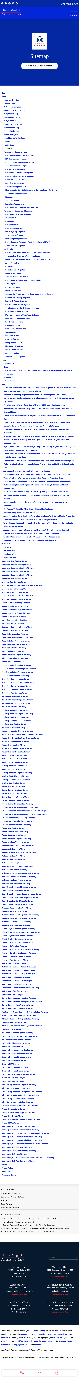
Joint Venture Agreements (16, 194)
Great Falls (5, 1345)
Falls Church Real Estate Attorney (15, 676)
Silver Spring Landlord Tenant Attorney (18, 1099)
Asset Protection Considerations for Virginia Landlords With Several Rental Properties (39, 516)
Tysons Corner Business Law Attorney (17, 804)
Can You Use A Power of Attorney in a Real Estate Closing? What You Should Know (36, 422)
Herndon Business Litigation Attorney (17, 700)
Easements (10, 266)
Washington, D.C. (26, 1334)
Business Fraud (11, 225)
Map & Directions (19, 1276)
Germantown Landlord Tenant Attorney (18, 1005)
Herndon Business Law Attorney (15, 696)
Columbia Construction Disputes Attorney (19, 918)
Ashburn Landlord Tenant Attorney (16, 613)
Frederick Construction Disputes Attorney (19, 953)
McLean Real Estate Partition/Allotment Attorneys (22, 735)
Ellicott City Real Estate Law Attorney (17, 939)
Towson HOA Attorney (11, 1123)
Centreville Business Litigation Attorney (18, 627)
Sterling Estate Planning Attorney (15, 776)
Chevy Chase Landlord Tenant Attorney (18, 901)
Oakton (44, 1334)
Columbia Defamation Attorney (14, 911)
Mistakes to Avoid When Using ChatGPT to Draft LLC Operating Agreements (34, 405)
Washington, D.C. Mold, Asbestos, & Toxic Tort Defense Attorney (28, 1158)
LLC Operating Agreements (16, 159)
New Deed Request (13, 291)
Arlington (69, 1334)
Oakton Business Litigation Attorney (16, 759)
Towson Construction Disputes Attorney (18, 1112)
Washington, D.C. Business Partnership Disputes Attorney (25, 1133)
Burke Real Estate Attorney (13, 624)
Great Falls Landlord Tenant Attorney (17, 689)
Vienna (50, 1334)
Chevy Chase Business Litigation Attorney (19, 887)
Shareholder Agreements (15, 187)
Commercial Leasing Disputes (17, 298)
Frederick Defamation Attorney (14, 946)
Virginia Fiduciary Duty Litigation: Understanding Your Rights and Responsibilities (37, 474)
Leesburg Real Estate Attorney (14, 724)
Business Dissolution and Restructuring (21, 207)
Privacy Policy (7, 1168)
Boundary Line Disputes (15, 270)
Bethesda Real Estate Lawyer (13, 859)
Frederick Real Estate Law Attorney (16, 960)
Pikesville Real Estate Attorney (14, 1022)
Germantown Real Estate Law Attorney (17, 1008)
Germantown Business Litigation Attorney (19, 998)
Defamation (10, 221)
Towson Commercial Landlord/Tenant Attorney (21, 1119)
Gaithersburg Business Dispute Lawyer (17, 984)
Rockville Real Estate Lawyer (13, 1078)
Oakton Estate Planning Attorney (15, 762)
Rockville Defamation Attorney (14, 1060)
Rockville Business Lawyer (12, 1047)
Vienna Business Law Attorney (14, 835)
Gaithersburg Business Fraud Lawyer (17, 981)
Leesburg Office (9, 554)
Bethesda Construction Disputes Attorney (19, 877)
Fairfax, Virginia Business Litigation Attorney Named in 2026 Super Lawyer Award (38, 370)
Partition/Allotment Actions (16, 311)
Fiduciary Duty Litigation (15, 232)
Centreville (28, 1341)
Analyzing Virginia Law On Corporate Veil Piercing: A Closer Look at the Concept (36, 530)
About (4, 96)
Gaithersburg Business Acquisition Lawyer (19, 967)
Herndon (62, 1341)
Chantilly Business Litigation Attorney (17, 637)
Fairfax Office (8, 547)
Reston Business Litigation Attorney (16, 797)
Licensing (9, 197)
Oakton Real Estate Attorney (13, 769)
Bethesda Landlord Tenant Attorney (16, 880)
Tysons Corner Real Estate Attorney (16, 825)
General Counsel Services (15, 180)
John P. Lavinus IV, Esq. (12, 124)
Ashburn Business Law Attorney (15, 606)
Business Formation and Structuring (20, 155)
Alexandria (5, 1338)
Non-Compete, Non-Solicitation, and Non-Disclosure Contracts (31, 190)
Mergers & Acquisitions (15, 169)
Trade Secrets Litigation (15, 246)
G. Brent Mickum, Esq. (12, 107)
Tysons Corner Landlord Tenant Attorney (18, 821)
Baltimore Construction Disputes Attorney (19, 852)
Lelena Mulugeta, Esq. (12, 117)
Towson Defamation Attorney (14, 1109)
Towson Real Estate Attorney (13, 1116)
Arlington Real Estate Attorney (14, 582)
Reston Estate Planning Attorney (15, 790)
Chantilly (37, 1341)
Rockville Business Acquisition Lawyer (17, 1050)
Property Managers (13, 325)
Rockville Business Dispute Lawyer (16, 1071)
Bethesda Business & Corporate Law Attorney (20, 873)
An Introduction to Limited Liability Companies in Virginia (26, 471)
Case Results (8, 363)
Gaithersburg (46, 1341)
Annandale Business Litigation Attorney (18, 575)
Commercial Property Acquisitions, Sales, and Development (29, 294)
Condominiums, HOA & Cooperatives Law (22, 308)
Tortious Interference (14, 235)
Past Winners (10, 381)
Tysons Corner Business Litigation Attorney (20, 807)
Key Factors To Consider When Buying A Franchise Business (28, 509)
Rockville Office (9, 558)
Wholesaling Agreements (15, 329)
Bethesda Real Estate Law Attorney (16, 884)
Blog (3, 384)
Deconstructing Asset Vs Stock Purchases (20, 513)
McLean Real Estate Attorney (13, 728)
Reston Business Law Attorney (14, 793)
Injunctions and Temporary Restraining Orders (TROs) (27, 242)
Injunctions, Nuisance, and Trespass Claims (23, 280)
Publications (8, 145)
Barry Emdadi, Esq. (11, 121)
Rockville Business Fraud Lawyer (15, 1067)
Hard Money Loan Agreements (17, 318)
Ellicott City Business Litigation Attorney (18, 929)
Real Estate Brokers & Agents (17, 305)
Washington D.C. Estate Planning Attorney (19, 1151)
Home (4, 93)
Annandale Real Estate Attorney (15, 578)
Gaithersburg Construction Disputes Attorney (20, 988)
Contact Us (6, 544)
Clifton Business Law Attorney (14, 651)
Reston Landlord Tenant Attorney (15, 800)
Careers (6, 142)
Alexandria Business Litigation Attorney (18, 568)
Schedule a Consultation (39, 66)
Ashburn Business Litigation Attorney (17, 610)
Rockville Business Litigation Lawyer (16, 1057)
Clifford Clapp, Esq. (11, 128)
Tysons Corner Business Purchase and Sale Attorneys (24, 811)
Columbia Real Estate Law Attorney (16, 925)
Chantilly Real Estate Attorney (14, 648)
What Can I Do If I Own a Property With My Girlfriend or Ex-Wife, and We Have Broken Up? (39, 436)
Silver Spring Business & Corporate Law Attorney (22, 1092)
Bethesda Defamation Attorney (14, 870)
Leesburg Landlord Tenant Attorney (16, 721)
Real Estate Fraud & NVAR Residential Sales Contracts (27, 252)
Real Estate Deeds (12, 287)
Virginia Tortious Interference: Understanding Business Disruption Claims (33, 478)
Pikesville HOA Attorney (11, 1029)
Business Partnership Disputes (18, 214)
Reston (70, 1341)
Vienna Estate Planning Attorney (15, 832)
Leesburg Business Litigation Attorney (17, 714)
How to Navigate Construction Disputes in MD (22, 391)
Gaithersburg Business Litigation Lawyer (18, 974)
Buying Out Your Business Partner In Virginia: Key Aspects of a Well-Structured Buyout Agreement (36, 1228)
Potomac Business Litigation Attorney (17, 1033)
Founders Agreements (14, 183)
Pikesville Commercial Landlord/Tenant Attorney (22, 1026)
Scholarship (8, 377)
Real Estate (8, 249)
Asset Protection (12, 200)
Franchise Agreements (14, 204)
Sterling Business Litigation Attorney (17, 773)
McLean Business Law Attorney (14, 745)
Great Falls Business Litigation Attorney (18, 682)
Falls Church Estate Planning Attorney (17, 672)
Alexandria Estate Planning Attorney (16, 565)
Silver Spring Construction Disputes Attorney (20, 1095)
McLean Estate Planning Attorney (15, 741)
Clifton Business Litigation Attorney (16, 655)
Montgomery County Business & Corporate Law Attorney (25, 1012)
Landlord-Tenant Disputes (16, 301)
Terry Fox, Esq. (9, 103)
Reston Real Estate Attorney (13, 787)
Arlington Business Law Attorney (15, 592)
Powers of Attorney (13, 339)
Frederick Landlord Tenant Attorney (16, 956)
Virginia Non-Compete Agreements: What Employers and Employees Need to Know (37, 481)
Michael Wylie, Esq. (11, 131)
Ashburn (37, 1345)
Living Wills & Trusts (13, 343)
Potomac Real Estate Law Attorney (16, 1043)
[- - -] (73, 11)
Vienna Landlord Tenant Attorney (15, 842)
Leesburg (41, 1331)
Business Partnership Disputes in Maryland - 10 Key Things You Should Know (34, 395)
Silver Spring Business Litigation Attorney (19, 1085)
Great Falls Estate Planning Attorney (16, 686)
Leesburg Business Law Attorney (15, 710)
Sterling (14, 1345)
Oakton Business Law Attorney (14, 755)
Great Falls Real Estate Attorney (15, 693)
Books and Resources (10, 1175)
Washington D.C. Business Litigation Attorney (20, 1130)
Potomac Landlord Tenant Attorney (16, 1040)
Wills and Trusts (12, 336)
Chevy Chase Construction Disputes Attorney (20, 897)
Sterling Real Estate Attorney (13, 783)
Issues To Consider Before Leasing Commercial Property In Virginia (31, 426)
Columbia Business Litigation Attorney (17, 908)
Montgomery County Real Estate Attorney (19, 1015)
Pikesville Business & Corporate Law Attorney (20, 1019)
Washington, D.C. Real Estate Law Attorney (19, 1161)
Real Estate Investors (14, 322)
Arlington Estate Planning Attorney (16, 589)
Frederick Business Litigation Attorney (17, 943)
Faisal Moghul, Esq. (11, 100)
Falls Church (59, 1334)
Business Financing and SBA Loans (19, 176)
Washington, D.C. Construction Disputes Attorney (22, 1137)
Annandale (54, 1338)
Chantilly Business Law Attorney (15, 634)
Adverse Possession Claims (16, 277)
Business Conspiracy (14, 228)
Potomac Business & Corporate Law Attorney (20, 1036)
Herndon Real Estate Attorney (14, 707)
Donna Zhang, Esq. (11, 135)
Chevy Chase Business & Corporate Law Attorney (22, 894)
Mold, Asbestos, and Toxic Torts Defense (22, 315)
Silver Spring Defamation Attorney (16, 1088)
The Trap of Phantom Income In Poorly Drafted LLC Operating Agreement (33, 533)
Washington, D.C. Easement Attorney (17, 1147)
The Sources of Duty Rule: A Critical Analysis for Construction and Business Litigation (38, 461)
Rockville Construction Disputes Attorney (19, 1074)
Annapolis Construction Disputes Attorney (19, 845)
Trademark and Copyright (15, 166)
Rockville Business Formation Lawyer (17, 1054)
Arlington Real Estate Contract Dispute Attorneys (22, 585)
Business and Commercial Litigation (18, 211)
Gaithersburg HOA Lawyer (12, 995)
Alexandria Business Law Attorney (15, 572)
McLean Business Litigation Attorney (17, 748)
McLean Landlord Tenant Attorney (16, 752)
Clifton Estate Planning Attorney (15, 658)
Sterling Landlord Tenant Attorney (16, 780)
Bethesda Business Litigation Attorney (17, 866)
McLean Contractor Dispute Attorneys (17, 731)
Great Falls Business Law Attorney (16, 679)
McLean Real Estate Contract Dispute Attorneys (21, 738)
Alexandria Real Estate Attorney (15, 561)
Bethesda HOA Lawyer (11, 863)
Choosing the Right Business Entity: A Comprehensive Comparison (30, 540)
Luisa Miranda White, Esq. (14, 138)
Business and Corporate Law (15, 152)
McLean (30, 1331)
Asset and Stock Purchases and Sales (20, 162)
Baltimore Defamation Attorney (14, 856)
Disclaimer (6, 1171)
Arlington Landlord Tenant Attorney (16, 599)
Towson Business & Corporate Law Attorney (20, 1106)
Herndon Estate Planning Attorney (16, 703)
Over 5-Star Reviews (39, 41)
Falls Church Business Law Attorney (16, 665)
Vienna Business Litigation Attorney (16, 839)
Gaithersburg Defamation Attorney (16, 977)
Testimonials (8, 374)
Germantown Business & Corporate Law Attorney (22, 1002)
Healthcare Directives (14, 346)
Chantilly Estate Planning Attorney (16, 641)
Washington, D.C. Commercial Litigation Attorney (22, 1140)
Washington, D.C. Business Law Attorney (18, 1126)
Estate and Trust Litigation (14, 357)
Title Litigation (11, 284)
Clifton (20, 1341)
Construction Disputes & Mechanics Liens (22, 256)
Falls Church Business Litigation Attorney (19, 669)
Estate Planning (9, 332)
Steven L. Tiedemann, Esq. (14, 110)
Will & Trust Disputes (14, 350)
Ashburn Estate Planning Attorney (16, 603)
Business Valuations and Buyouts (19, 173)
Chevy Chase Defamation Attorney (15, 891)
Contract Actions (12, 218)
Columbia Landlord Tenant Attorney (16, 922)
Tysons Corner (24, 1345)
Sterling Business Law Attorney (14, 766)
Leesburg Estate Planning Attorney (16, 717)
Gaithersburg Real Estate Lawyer (15, 991)
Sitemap (73, 1357)
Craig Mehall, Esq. (10, 114)
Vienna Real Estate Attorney (13, 828)
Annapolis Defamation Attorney (14, 849)
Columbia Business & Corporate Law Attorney (20, 915)
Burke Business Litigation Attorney (16, 620)
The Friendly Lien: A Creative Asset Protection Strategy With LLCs (30, 520)
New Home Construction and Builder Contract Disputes (28, 259)
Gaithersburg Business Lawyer (14, 963)
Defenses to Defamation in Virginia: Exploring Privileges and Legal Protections (35, 492)
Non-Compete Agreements (16, 239)
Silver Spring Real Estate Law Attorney (17, 1102)
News (5, 367)
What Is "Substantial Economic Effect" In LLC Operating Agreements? (31, 537)
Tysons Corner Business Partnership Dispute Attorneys (24, 814)
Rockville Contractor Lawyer (13, 1081)
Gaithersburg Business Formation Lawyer (19, 970)
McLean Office (9, 551)
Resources (6, 1164)
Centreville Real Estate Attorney (15, 630)
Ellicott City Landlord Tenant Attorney (17, 936)
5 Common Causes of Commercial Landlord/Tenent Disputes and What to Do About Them (39, 388)
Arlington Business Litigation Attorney (17, 596)
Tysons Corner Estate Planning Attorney (18, 818)
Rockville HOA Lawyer (10, 1064)
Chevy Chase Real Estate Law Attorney (17, 904)
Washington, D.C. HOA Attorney (14, 1154)
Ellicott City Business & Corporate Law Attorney (21, 932)
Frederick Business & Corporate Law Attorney (20, 949)
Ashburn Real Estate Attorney (14, 617)
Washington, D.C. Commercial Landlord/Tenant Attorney (25, 1144)
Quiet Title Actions (13, 273)
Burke (62, 1338)
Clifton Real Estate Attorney (13, 662)
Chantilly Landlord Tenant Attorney (16, 644)
